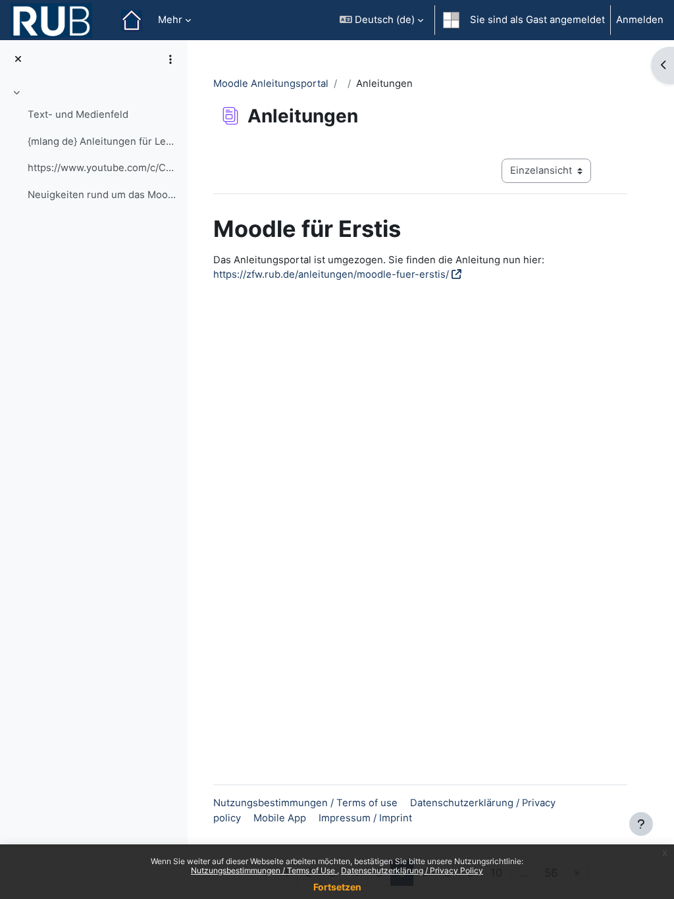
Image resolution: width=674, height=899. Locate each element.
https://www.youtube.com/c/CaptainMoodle (102, 168)
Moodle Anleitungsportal (270, 84)
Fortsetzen (337, 886)
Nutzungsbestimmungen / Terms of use (305, 803)
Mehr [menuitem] (170, 20)
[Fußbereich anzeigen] (641, 824)
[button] (381, 20)
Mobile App (279, 818)
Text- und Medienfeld (78, 114)
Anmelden (639, 20)
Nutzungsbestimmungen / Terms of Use (264, 870)
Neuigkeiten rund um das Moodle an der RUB (102, 195)
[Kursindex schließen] (18, 59)
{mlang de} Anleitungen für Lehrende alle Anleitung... (102, 141)
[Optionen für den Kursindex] (170, 59)
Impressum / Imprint (365, 818)
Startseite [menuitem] (132, 20)
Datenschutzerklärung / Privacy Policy (412, 870)
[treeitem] (93, 145)
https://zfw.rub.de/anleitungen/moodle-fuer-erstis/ (331, 274)
